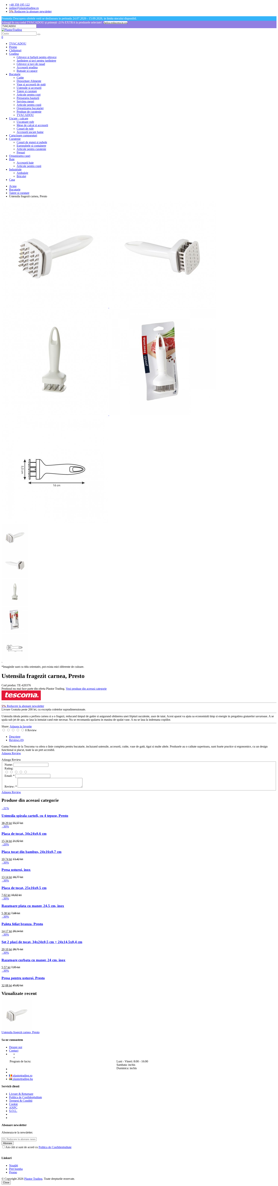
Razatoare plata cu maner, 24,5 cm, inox (33, 906)
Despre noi (15, 1047)
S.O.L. (13, 1110)
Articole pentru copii (29, 104)
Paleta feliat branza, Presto (22, 924)
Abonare (7, 1143)
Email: (10, 775)
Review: (11, 786)
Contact (13, 1050)
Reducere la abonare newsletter (30, 11)
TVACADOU (17, 43)
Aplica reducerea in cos (115, 22)
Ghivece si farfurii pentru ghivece (37, 57)
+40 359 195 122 (19, 4)
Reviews (16, 740)
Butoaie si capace (27, 70)
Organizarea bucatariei (30, 108)
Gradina (14, 53)
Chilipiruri (15, 50)
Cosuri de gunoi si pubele (32, 142)
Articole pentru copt (28, 94)
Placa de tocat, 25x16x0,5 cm (24, 888)
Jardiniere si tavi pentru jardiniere (36, 60)
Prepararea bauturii (28, 98)
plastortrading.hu (22, 1079)
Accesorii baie (25, 162)
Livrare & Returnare (21, 1093)
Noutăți (13, 1165)
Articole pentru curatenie (31, 149)
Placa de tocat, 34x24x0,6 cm (24, 834)
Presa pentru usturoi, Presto (23, 978)
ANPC (13, 1107)
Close (6, 1182)
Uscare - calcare (18, 118)
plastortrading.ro (22, 1075)
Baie (12, 159)
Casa (12, 179)
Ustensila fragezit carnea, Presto (21, 1032)
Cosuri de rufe (25, 128)
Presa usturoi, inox (16, 870)
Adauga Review (11, 753)
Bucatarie (14, 74)
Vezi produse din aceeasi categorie (86, 688)
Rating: (9, 768)
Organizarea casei (19, 155)
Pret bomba (16, 1169)
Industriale (15, 169)
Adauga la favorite (21, 726)
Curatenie (15, 138)
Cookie (13, 1104)
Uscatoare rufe (25, 121)
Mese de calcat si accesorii (32, 125)
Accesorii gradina (27, 67)
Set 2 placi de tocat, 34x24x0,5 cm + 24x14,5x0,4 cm (42, 942)
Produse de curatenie (29, 111)
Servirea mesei (25, 101)
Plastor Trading (33, 1178)
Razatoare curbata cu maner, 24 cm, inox (33, 960)
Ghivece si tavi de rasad (31, 64)
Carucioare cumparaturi (23, 135)
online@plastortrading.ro (24, 8)
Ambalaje (22, 172)
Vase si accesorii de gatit (31, 84)
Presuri (21, 152)
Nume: (9, 764)
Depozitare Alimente (29, 81)
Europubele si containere (31, 145)
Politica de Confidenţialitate (25, 1097)
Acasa (12, 186)
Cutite (20, 77)
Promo (13, 47)
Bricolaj (21, 176)
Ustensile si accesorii (29, 87)
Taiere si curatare (27, 91)
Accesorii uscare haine (30, 132)
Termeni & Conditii (20, 1100)
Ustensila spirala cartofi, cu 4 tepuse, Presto (35, 816)
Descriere (14, 736)
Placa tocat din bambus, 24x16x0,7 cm (31, 852)
